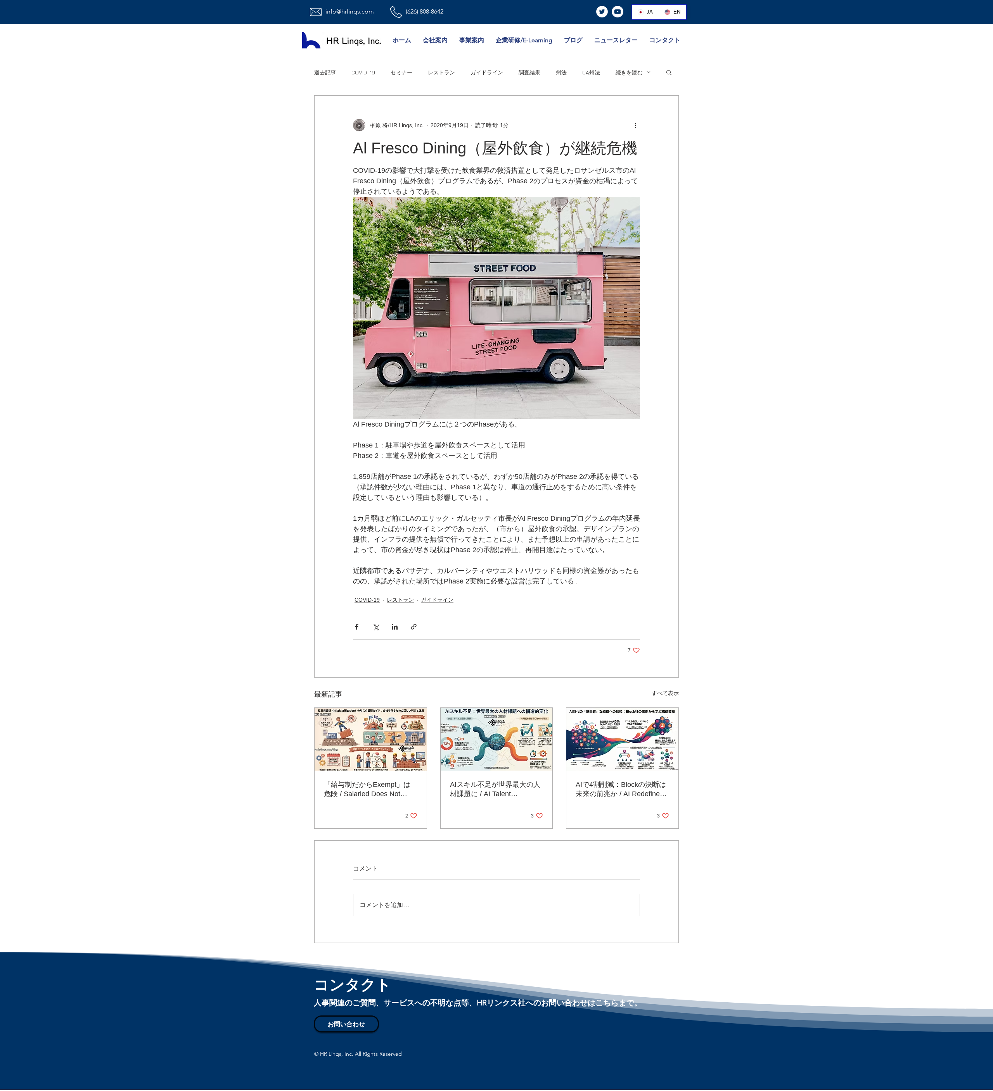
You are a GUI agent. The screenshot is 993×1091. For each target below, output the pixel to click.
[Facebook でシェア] (356, 626)
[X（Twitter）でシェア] (375, 626)
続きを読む (629, 72)
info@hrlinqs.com (349, 11)
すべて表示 (665, 693)
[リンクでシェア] (413, 626)
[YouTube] (617, 11)
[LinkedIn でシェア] (394, 626)
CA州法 (591, 72)
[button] (669, 72)
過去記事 (325, 72)
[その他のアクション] (635, 125)
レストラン (441, 72)
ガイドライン (487, 72)
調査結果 (529, 72)
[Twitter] (602, 11)
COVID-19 (363, 72)
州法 (561, 72)
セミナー (401, 72)
